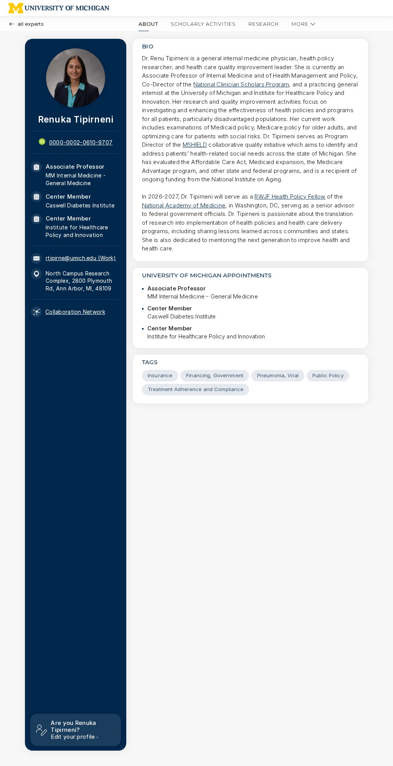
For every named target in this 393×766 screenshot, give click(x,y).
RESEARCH (263, 24)
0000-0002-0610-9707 (81, 142)
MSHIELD (195, 144)
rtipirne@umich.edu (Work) (81, 258)
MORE (299, 24)
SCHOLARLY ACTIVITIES (203, 24)
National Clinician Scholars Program (241, 84)
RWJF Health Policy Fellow (289, 196)
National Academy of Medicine (183, 205)
